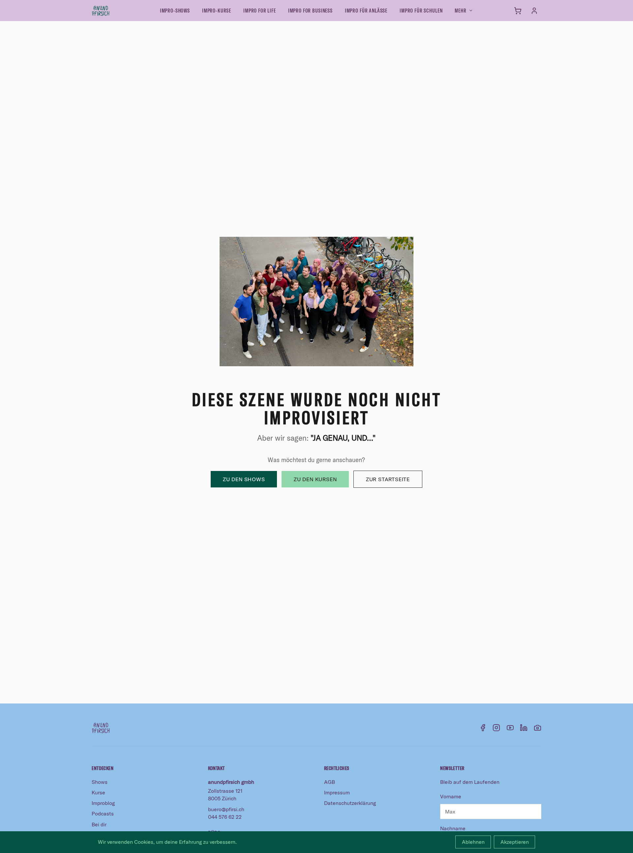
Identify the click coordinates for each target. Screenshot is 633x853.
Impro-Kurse (216, 10)
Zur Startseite (388, 479)
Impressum (337, 792)
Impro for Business (310, 10)
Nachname (453, 828)
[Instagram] (496, 727)
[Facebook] (483, 727)
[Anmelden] (534, 10)
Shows (99, 782)
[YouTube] (510, 727)
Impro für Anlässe (366, 10)
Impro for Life (259, 10)
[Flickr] (537, 727)
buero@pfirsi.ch (226, 809)
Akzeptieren (514, 842)
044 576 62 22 (225, 816)
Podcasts (103, 813)
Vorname (450, 796)
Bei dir (99, 824)
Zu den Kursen (315, 479)
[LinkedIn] (524, 727)
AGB (329, 782)
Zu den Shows (244, 479)
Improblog (103, 803)
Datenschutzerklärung (350, 803)
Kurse (98, 792)
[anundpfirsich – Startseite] (111, 10)
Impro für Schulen (421, 10)
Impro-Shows (175, 10)
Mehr (460, 10)
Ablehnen (473, 842)
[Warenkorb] (518, 10)
